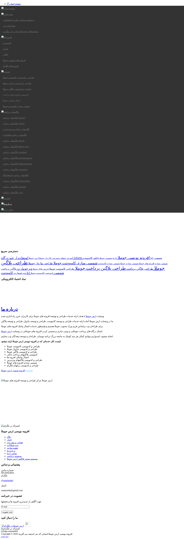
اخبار (9, 440)
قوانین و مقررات (15, 442)
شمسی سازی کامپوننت (109, 263)
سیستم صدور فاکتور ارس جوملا (22, 459)
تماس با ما (12, 453)
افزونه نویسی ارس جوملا (13, 370)
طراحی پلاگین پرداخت (139, 268)
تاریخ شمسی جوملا (108, 258)
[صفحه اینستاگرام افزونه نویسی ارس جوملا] (27, 526)
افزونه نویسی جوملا (133, 257)
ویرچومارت (24, 268)
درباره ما (9, 309)
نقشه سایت (12, 448)
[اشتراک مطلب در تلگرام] (10, 528)
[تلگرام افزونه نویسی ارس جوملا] (13, 526)
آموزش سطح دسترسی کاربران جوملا (56, 258)
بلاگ (9, 437)
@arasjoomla (7, 480)
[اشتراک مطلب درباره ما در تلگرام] (10, 426)
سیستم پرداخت (14, 456)
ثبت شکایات (12, 445)
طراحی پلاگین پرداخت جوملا (100, 268)
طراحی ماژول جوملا (40, 263)
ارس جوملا (33, 258)
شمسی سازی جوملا (129, 263)
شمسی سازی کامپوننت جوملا (75, 263)
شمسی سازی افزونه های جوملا (153, 263)
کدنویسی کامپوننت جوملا (42, 273)
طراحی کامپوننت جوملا (61, 268)
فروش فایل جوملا (40, 269)
